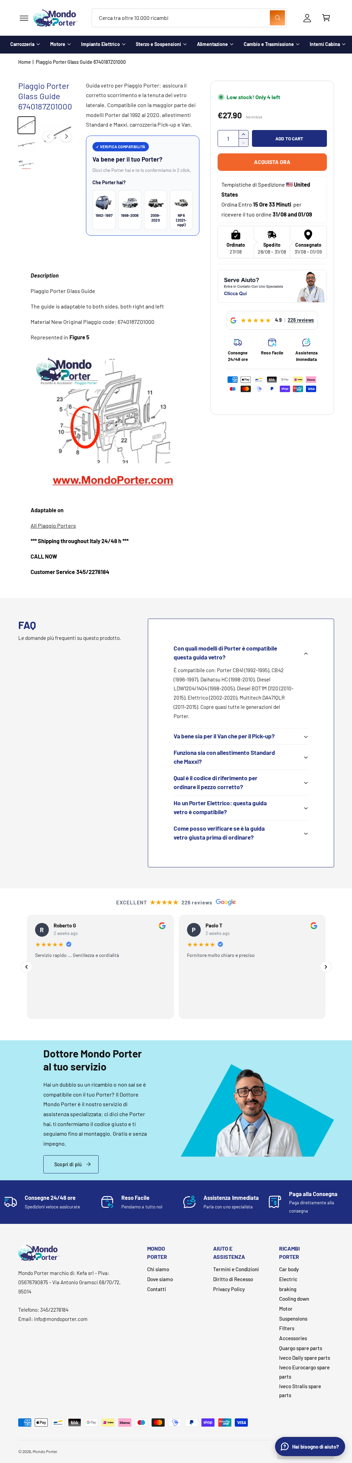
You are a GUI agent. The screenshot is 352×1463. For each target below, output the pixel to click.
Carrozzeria (22, 44)
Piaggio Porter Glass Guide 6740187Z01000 (81, 62)
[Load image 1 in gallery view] (26, 125)
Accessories (293, 1338)
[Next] (326, 967)
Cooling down (294, 1299)
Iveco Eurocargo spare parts (304, 1372)
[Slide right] (66, 136)
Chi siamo (158, 1269)
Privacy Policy (229, 1289)
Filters (286, 1328)
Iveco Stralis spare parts (300, 1390)
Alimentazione (212, 44)
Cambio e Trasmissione (269, 44)
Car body (289, 1269)
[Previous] (26, 967)
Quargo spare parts (300, 1348)
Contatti (156, 1289)
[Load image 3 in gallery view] (26, 165)
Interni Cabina (325, 44)
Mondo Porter (45, 1451)
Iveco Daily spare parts (304, 1358)
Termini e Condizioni (236, 1269)
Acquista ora (272, 162)
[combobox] (189, 18)
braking (287, 1289)
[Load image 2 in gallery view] (26, 145)
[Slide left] (48, 136)
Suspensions (293, 1318)
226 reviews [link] (301, 320)
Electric (288, 1279)
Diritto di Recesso (233, 1279)
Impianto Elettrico (100, 44)
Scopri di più (68, 1164)
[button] (23, 18)
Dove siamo (160, 1279)
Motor (286, 1309)
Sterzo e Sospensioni (158, 44)
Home (24, 62)
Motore (57, 44)
